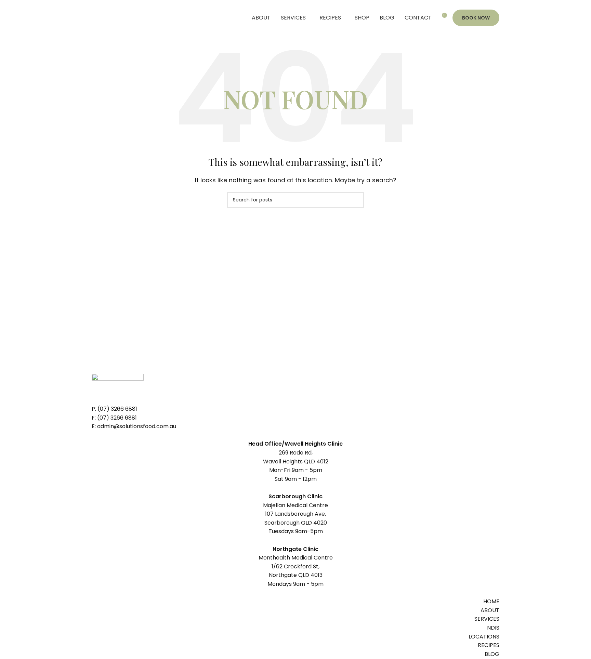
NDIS (493, 628)
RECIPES (488, 645)
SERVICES (486, 619)
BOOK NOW (476, 17)
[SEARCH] (356, 200)
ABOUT (490, 610)
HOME (491, 601)
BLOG (492, 654)
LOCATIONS (484, 637)
